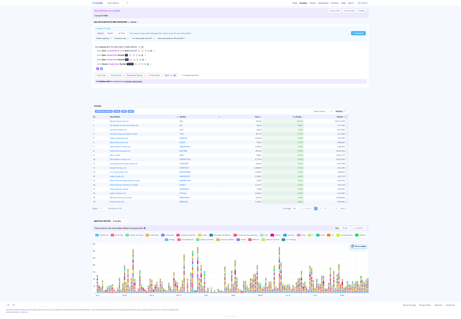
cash (128, 47)
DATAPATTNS (185, 159)
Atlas (295, 3)
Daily (99, 51)
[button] (143, 116)
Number (121, 55)
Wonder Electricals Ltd (119, 121)
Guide (335, 11)
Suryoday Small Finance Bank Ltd (124, 164)
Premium (335, 3)
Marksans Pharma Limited (121, 198)
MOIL (182, 155)
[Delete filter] (154, 51)
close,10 (132, 51)
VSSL (182, 134)
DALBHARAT (185, 189)
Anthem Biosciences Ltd (120, 151)
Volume (105, 64)
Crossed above (113, 51)
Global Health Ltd (117, 202)
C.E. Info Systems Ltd (118, 172)
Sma (126, 51)
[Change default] (139, 50)
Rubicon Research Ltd (119, 138)
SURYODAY (184, 164)
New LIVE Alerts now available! (107, 11)
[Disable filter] (148, 51)
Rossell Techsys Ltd (118, 168)
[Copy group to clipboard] (139, 47)
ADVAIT (183, 185)
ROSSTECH (184, 168)
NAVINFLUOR (185, 181)
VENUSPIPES (185, 147)
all (107, 47)
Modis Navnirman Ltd (119, 142)
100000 (130, 64)
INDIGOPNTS (185, 176)
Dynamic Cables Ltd (118, 130)
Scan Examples (349, 11)
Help (343, 3)
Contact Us (450, 305)
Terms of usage (409, 305)
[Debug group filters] (142, 47)
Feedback (361, 11)
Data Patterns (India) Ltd (120, 159)
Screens (303, 3)
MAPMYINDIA (185, 172)
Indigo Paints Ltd (117, 176)
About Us (438, 305)
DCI (181, 125)
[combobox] (102, 208)
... (331, 208)
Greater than (112, 55)
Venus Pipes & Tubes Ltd (120, 147)
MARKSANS (184, 198)
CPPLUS (183, 193)
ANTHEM (183, 151)
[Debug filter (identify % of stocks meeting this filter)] (151, 51)
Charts (313, 3)
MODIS (182, 142)
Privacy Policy (425, 305)
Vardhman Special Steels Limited (123, 134)
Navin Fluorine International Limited (125, 181)
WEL (181, 121)
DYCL (182, 130)
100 (126, 59)
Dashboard (323, 3)
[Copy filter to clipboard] (142, 51)
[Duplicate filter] (145, 51)
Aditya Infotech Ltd (118, 193)
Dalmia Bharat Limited (119, 189)
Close (104, 51)
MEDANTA (184, 202)
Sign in (351, 3)
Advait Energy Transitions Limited (124, 185)
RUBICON (183, 138)
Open (104, 55)
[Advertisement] (230, 93)
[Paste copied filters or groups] (101, 68)
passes (103, 47)
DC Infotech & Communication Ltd (124, 125)
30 (126, 55)
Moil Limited (115, 155)
